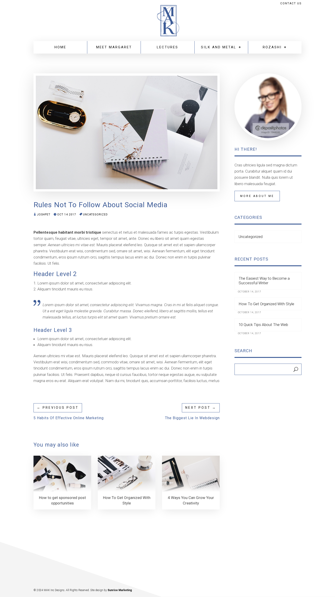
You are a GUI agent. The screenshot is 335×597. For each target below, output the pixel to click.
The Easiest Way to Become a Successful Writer (264, 280)
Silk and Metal (218, 47)
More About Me (257, 196)
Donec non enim (169, 257)
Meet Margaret (114, 47)
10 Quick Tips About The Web (263, 324)
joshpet (43, 214)
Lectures (167, 47)
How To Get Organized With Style (266, 304)
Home (60, 47)
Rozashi (272, 47)
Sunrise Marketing (120, 590)
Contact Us (291, 3)
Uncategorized (95, 214)
